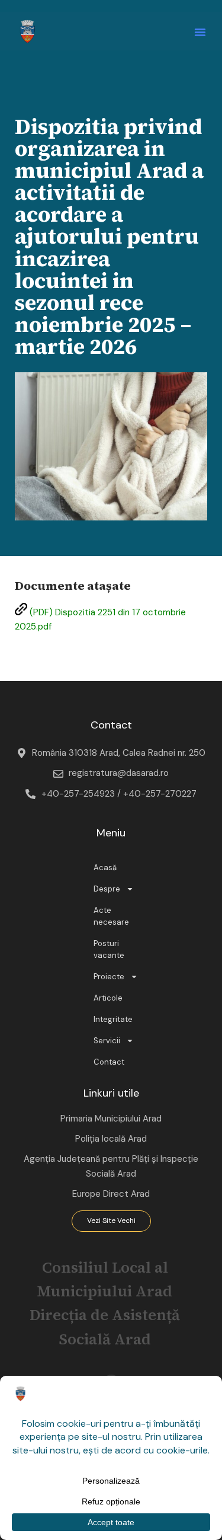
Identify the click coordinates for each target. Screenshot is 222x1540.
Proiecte (109, 977)
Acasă (105, 867)
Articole (108, 998)
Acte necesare (111, 916)
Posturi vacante (109, 949)
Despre (107, 889)
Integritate (113, 1019)
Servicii (107, 1041)
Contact (109, 1062)
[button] (200, 32)
